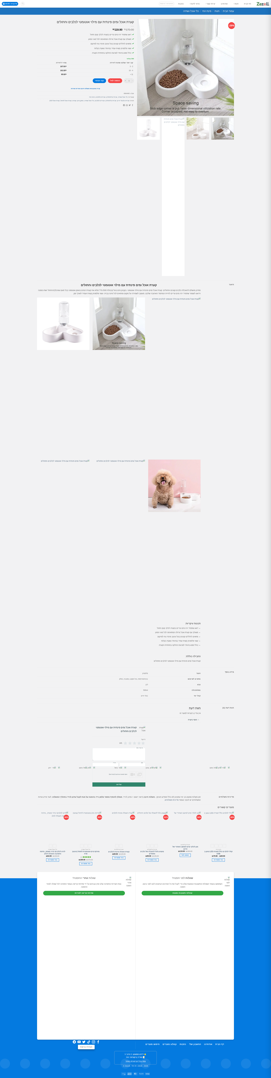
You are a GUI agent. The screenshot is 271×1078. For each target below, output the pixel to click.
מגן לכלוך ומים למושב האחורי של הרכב (185, 848)
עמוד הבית (228, 11)
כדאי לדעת (195, 4)
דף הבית (247, 4)
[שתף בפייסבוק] (132, 105)
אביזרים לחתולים (111, 97)
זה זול (134, 1066)
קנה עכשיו (99, 81)
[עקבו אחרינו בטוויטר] (83, 1042)
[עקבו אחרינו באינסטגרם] (93, 1042)
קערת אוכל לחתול (66, 100)
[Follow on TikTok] (88, 1042)
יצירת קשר (211, 4)
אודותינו (224, 4)
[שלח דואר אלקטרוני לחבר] (127, 105)
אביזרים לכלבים (101, 97)
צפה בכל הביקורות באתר (135, 1061)
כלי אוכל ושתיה (191, 11)
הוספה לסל (115, 81)
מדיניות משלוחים (172, 800)
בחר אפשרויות (218, 860)
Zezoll (127, 1066)
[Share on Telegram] (124, 105)
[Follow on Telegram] (74, 1042)
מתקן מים (80, 100)
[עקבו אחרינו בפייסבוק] (98, 1042)
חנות (237, 4)
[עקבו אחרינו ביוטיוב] (79, 1042)
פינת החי (206, 11)
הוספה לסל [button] (185, 855)
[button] (166, 4)
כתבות (181, 4)
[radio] (212, 846)
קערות (74, 100)
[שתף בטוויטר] (130, 105)
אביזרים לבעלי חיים (123, 100)
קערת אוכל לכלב (54, 100)
